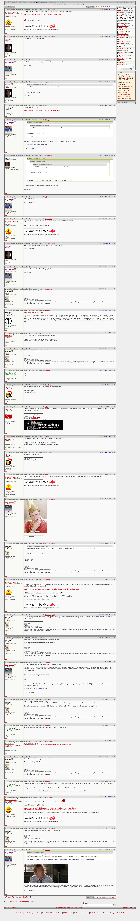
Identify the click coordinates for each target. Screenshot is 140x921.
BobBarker (121, 12)
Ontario (30, 2)
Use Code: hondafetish (125, 98)
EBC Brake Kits (68, 913)
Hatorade (47, 310)
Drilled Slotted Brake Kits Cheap (52, 913)
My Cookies (8, 907)
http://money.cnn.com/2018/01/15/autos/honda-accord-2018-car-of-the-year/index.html (50, 808)
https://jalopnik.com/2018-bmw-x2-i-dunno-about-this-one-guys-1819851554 (47, 744)
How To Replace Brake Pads (115, 913)
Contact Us (125, 907)
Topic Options (9, 7)
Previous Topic (10, 897)
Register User (58, 4)
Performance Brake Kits (81, 913)
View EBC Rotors (123, 79)
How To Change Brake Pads (32, 913)
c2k (46, 197)
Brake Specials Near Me (97, 913)
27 (101, 7)
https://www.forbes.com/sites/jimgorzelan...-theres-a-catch (42, 110)
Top (6, 33)
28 (103, 7)
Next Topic (26, 897)
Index (20, 897)
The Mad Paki (31, 901)
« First (97, 7)
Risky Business (49, 385)
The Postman (48, 741)
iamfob (7, 409)
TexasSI (120, 10)
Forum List (67, 4)
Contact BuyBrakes (124, 94)
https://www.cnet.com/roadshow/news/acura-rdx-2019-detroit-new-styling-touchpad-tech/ (51, 589)
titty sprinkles (48, 82)
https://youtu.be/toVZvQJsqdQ (33, 312)
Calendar (76, 4)
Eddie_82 (47, 60)
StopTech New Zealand (125, 86)
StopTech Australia (123, 90)
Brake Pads (19, 913)
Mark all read (15, 907)
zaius (6, 387)
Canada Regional (21, 2)
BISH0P (47, 333)
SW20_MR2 (8, 336)
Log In (133, 2)
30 (107, 7)
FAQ (82, 4)
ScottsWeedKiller (123, 26)
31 (109, 7)
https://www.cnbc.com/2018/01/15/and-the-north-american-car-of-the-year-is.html (49, 809)
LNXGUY (15, 901)
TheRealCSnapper (23, 901)
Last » (114, 7)
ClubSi (7, 2)
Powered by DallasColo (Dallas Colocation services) (70, 907)
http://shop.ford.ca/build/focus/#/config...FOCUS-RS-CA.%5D (43, 14)
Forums (12, 2)
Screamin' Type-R (49, 9)
